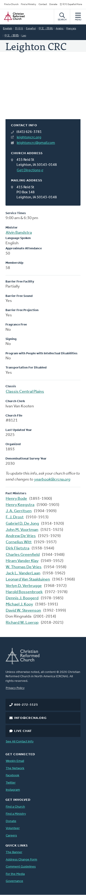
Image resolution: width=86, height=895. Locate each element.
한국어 (19, 28)
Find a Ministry (28, 4)
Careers (11, 835)
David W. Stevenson (23, 611)
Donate (53, 4)
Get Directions (29, 170)
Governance (14, 881)
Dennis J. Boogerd (22, 598)
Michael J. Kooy (19, 604)
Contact (43, 4)
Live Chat (23, 731)
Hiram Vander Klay (22, 561)
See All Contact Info (19, 741)
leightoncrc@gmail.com (36, 143)
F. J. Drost (15, 517)
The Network (15, 768)
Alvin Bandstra (19, 233)
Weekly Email (15, 761)
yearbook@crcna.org (52, 480)
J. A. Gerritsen (19, 511)
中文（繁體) (11, 35)
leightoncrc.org (29, 137)
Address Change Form (21, 859)
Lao (24, 35)
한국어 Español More (71, 4)
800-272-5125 (26, 705)
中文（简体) (46, 28)
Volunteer (13, 828)
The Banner (14, 852)
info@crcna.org (30, 718)
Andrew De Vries (21, 536)
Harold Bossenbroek (24, 592)
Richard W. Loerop (22, 623)
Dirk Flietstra (17, 548)
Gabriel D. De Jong (22, 524)
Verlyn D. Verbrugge (24, 586)
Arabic (60, 28)
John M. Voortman (22, 530)
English (7, 28)
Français (71, 28)
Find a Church (11, 4)
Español (31, 28)
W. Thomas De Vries (24, 567)
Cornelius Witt (19, 542)
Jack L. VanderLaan (23, 573)
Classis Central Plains (25, 392)
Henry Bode (16, 499)
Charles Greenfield (23, 555)
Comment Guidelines (21, 866)
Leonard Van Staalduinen (28, 580)
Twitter (11, 783)
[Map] (43, 91)
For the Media (15, 874)
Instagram (13, 790)
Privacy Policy (15, 688)
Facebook (12, 775)
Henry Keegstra (20, 505)
